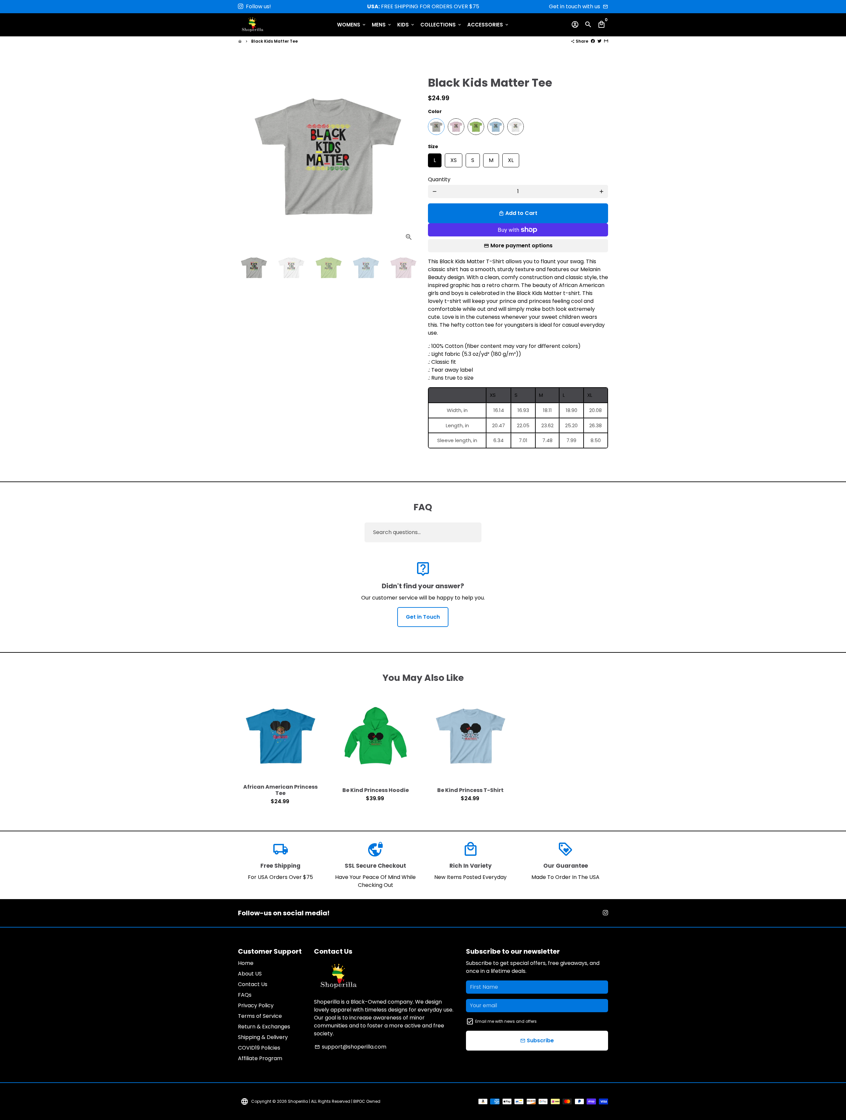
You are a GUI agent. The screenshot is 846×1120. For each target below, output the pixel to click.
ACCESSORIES (488, 24)
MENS (382, 24)
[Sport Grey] (436, 126)
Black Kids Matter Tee (274, 41)
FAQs (244, 995)
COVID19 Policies (259, 1048)
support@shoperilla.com (350, 1047)
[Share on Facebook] (593, 41)
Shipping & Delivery (263, 1037)
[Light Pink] (456, 126)
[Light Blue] (495, 126)
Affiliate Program (260, 1058)
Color (435, 111)
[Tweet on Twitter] (599, 41)
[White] (515, 126)
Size (433, 146)
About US (250, 973)
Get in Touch (423, 617)
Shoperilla (298, 1101)
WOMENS (351, 24)
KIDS (406, 24)
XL (511, 158)
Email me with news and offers (506, 1021)
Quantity (439, 179)
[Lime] (476, 126)
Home (245, 963)
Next (408, 156)
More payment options (521, 245)
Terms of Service (260, 1016)
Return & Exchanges (264, 1026)
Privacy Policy (256, 1005)
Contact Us (252, 984)
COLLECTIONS (441, 24)
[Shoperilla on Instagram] (240, 6)
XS (453, 158)
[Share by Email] (606, 41)
